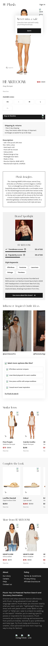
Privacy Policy (29, 579)
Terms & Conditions (32, 576)
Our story (6, 576)
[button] (19, 72)
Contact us (7, 584)
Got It (29, 31)
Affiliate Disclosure (32, 581)
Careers (6, 579)
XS (8, 102)
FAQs (5, 581)
